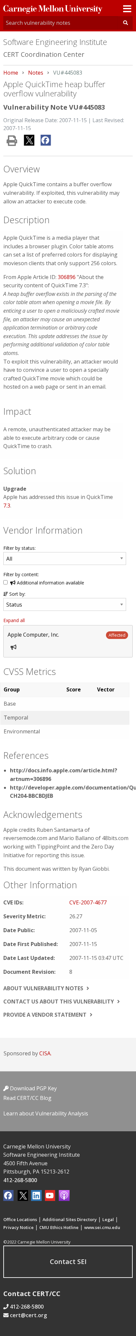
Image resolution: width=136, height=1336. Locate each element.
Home (10, 72)
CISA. (45, 1053)
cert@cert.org (28, 1315)
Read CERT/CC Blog (27, 1098)
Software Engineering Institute (55, 41)
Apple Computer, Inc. (33, 634)
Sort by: (16, 594)
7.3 (6, 505)
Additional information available (50, 583)
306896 (67, 277)
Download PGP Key (33, 1088)
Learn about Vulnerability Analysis (45, 1113)
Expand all (14, 620)
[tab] (68, 641)
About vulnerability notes (43, 988)
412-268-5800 (20, 1180)
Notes (35, 72)
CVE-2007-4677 (88, 902)
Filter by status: (19, 548)
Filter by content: (21, 574)
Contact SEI (68, 1261)
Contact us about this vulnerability (58, 1001)
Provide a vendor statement (44, 1014)
